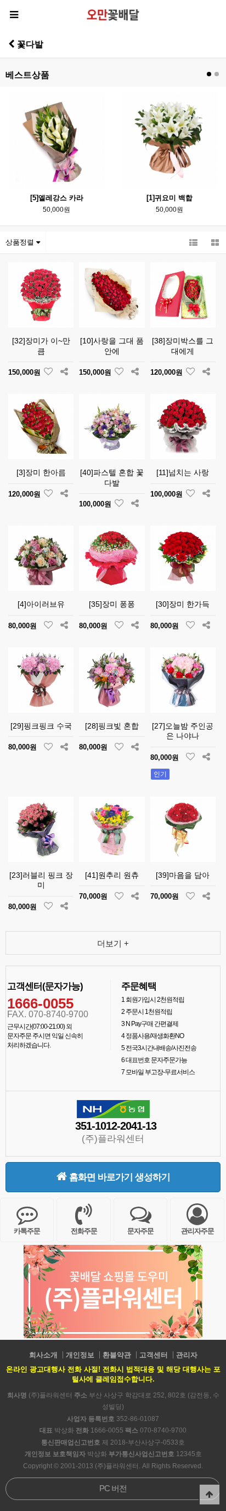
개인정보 (80, 1354)
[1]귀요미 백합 (169, 198)
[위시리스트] (48, 372)
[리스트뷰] (193, 242)
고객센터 (153, 1354)
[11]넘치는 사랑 (182, 472)
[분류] (14, 15)
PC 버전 (113, 1488)
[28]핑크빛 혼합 (112, 725)
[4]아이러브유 (41, 604)
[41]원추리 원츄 (112, 875)
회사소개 (43, 1354)
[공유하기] (64, 372)
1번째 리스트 (209, 74)
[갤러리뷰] (215, 242)
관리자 (186, 1354)
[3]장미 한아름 (41, 472)
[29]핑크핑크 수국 (41, 725)
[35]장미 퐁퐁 (112, 604)
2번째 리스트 (216, 74)
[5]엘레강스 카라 (56, 198)
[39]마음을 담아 (183, 875)
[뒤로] (11, 44)
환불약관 (117, 1354)
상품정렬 (20, 242)
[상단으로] (210, 1495)
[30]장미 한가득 (183, 604)
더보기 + (113, 943)
